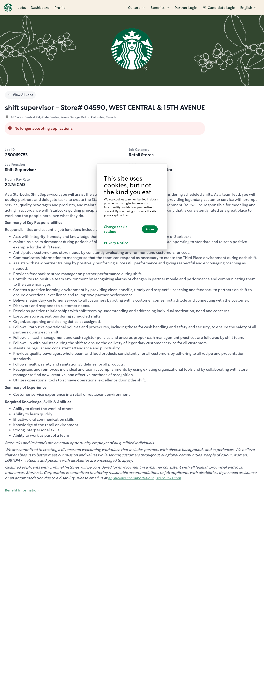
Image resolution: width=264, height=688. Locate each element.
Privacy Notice (116, 242)
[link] (8, 7)
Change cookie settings (115, 229)
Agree (150, 229)
